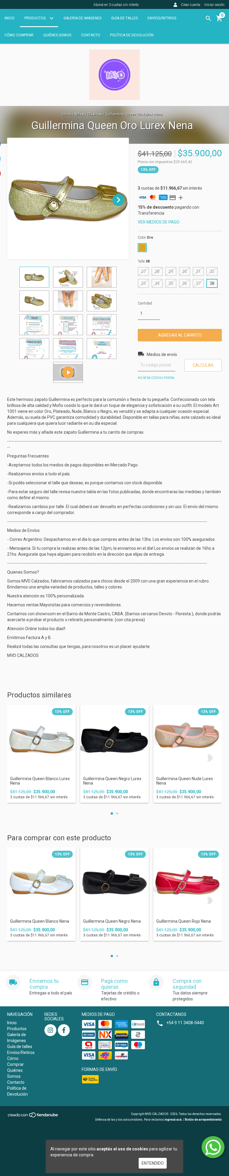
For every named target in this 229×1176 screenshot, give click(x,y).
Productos (35, 18)
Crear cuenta (190, 5)
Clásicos (94, 114)
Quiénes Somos (57, 35)
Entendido (153, 1163)
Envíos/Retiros (162, 18)
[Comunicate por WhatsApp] (213, 1147)
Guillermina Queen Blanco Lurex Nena (40, 781)
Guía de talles (124, 18)
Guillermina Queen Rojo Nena (183, 921)
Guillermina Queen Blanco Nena (39, 921)
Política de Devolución (132, 35)
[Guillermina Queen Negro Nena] (114, 882)
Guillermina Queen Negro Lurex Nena (112, 781)
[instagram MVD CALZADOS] (50, 1030)
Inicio (9, 18)
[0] (219, 20)
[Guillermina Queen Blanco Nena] (41, 882)
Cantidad (145, 303)
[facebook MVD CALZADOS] (64, 1030)
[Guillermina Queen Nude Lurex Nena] (187, 739)
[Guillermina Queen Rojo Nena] (187, 882)
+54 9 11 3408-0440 (185, 1022)
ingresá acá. (173, 1119)
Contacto (90, 35)
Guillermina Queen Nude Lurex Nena (184, 781)
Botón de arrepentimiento (203, 1119)
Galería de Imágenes (82, 18)
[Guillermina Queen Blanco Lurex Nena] (41, 739)
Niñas (79, 114)
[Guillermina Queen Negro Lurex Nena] (114, 739)
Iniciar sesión (214, 5)
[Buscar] (208, 18)
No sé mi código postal (156, 377)
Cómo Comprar (18, 35)
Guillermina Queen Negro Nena (112, 921)
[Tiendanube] (33, 1116)
